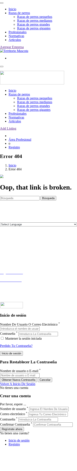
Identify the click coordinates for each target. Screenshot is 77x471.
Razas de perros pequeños (34, 17)
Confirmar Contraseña (15, 424)
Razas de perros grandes (33, 24)
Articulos (15, 40)
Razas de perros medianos (34, 20)
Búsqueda (48, 198)
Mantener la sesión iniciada (23, 338)
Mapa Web (7, 258)
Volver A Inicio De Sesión (17, 384)
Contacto (6, 243)
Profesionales (18, 32)
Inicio (12, 9)
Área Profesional (20, 139)
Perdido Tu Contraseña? (16, 346)
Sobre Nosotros (10, 246)
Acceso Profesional (13, 284)
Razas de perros (19, 13)
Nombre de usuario (13, 409)
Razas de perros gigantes (33, 28)
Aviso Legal (8, 250)
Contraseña (7, 334)
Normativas (16, 36)
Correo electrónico (12, 414)
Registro (14, 147)
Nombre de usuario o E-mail (19, 371)
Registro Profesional (13, 276)
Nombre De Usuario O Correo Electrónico (29, 324)
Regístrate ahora (12, 429)
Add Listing (8, 128)
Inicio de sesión (19, 440)
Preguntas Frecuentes (14, 288)
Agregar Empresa (12, 47)
